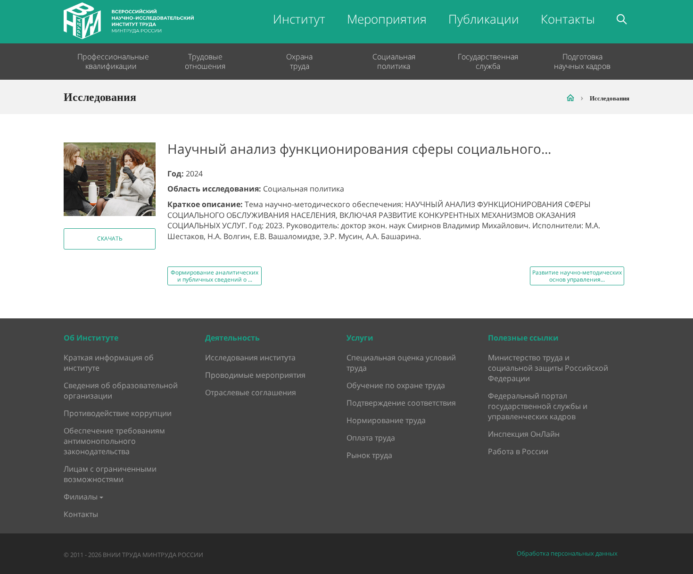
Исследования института (250, 357)
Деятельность (232, 338)
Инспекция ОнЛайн (524, 434)
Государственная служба (488, 61)
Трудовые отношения (205, 61)
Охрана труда (299, 61)
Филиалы (81, 496)
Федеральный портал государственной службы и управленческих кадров (537, 406)
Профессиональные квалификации (110, 61)
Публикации (483, 18)
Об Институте (91, 338)
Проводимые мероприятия (255, 375)
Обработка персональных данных (567, 553)
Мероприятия (387, 18)
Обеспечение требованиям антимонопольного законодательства (114, 441)
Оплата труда (370, 438)
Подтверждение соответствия (401, 403)
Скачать (110, 238)
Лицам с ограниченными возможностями (110, 474)
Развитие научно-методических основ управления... (577, 275)
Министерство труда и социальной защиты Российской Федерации (548, 367)
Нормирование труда (386, 420)
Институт (299, 18)
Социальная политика (393, 61)
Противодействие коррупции (118, 413)
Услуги (359, 338)
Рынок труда (369, 455)
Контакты (568, 18)
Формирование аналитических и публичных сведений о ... (214, 275)
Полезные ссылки (523, 338)
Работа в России (518, 451)
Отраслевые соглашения (250, 392)
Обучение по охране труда (395, 385)
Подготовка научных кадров (582, 61)
